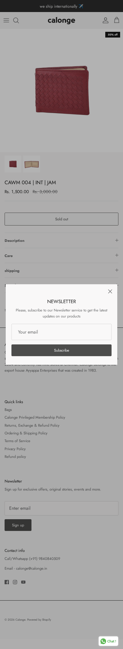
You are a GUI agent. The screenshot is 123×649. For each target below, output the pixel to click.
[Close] (110, 291)
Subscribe (61, 350)
